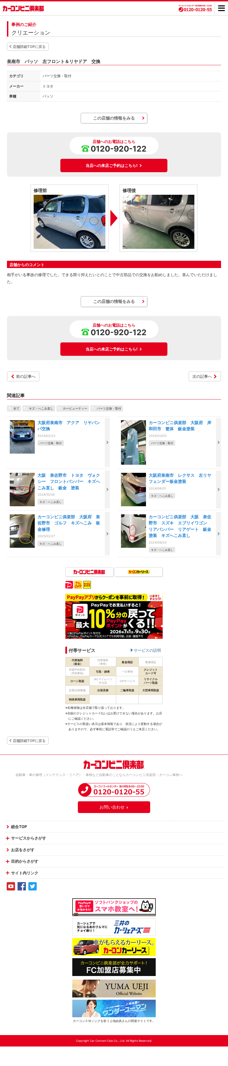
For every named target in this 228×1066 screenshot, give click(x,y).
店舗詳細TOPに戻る (29, 46)
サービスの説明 (147, 650)
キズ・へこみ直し (41, 408)
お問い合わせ (112, 807)
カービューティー (75, 408)
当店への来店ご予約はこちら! (112, 165)
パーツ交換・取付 (109, 408)
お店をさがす (22, 849)
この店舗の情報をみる (114, 118)
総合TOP (19, 826)
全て (16, 408)
